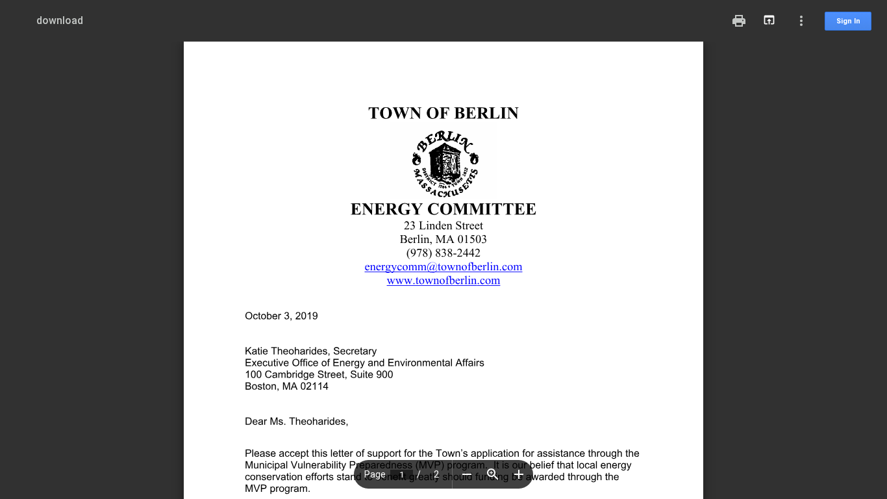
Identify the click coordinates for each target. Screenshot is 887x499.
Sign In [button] (848, 21)
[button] (467, 474)
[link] (426, 280)
